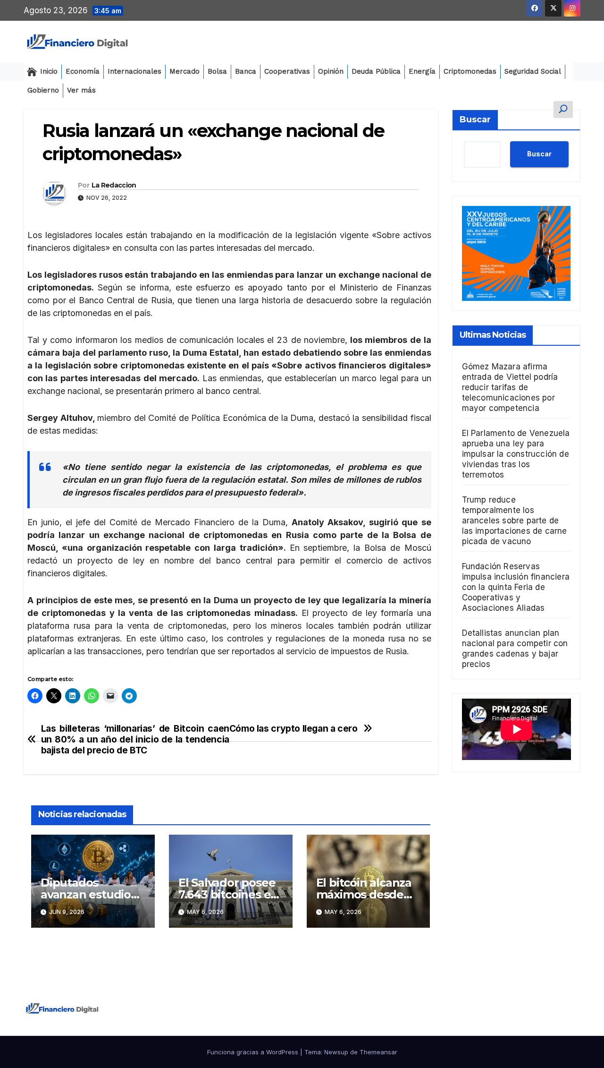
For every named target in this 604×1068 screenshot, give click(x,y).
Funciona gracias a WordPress (253, 1052)
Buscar (475, 119)
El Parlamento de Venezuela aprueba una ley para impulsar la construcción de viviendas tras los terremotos (516, 453)
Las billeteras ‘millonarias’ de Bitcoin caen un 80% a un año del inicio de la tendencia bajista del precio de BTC (135, 739)
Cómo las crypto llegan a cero (293, 728)
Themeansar (378, 1052)
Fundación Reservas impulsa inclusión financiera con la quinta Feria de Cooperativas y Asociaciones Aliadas (516, 587)
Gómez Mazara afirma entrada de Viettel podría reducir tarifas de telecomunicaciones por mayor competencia (510, 387)
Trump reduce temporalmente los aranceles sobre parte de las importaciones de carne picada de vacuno (514, 520)
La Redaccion (114, 185)
